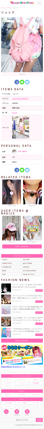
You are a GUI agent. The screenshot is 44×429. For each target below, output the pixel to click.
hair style (28, 274)
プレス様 (36, 403)
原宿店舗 (36, 383)
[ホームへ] (22, 2)
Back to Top (22, 419)
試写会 (36, 379)
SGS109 (8, 394)
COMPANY (22, 394)
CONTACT (36, 394)
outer (26, 259)
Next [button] (40, 193)
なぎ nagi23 (22, 151)
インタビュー (22, 379)
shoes (26, 267)
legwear (6, 267)
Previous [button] (4, 193)
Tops (4, 259)
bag (4, 271)
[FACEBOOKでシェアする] (16, 82)
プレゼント (8, 386)
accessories (30, 271)
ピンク (14, 112)
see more (22, 246)
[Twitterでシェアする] (27, 82)
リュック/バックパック (20, 98)
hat (4, 274)
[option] (22, 46)
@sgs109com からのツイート (13, 366)
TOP (39, 420)
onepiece (7, 263)
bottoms (27, 263)
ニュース (8, 379)
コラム (8, 406)
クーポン (22, 383)
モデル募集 (8, 403)
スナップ (8, 383)
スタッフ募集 (22, 403)
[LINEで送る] (22, 82)
